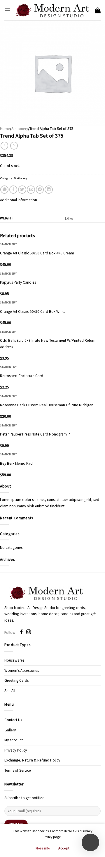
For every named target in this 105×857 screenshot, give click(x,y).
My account (13, 740)
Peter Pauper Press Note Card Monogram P (35, 434)
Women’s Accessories (21, 670)
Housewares (14, 660)
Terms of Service (17, 770)
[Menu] (7, 10)
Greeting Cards (16, 680)
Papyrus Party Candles (18, 282)
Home (5, 128)
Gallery (10, 730)
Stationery (19, 128)
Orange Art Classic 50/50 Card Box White (33, 311)
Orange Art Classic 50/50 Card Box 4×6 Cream (37, 253)
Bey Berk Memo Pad (16, 463)
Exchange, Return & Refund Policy (32, 760)
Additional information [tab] (18, 199)
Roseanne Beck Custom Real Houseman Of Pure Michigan (46, 405)
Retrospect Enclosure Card (21, 375)
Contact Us (13, 719)
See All (9, 690)
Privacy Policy (15, 750)
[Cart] (98, 10)
